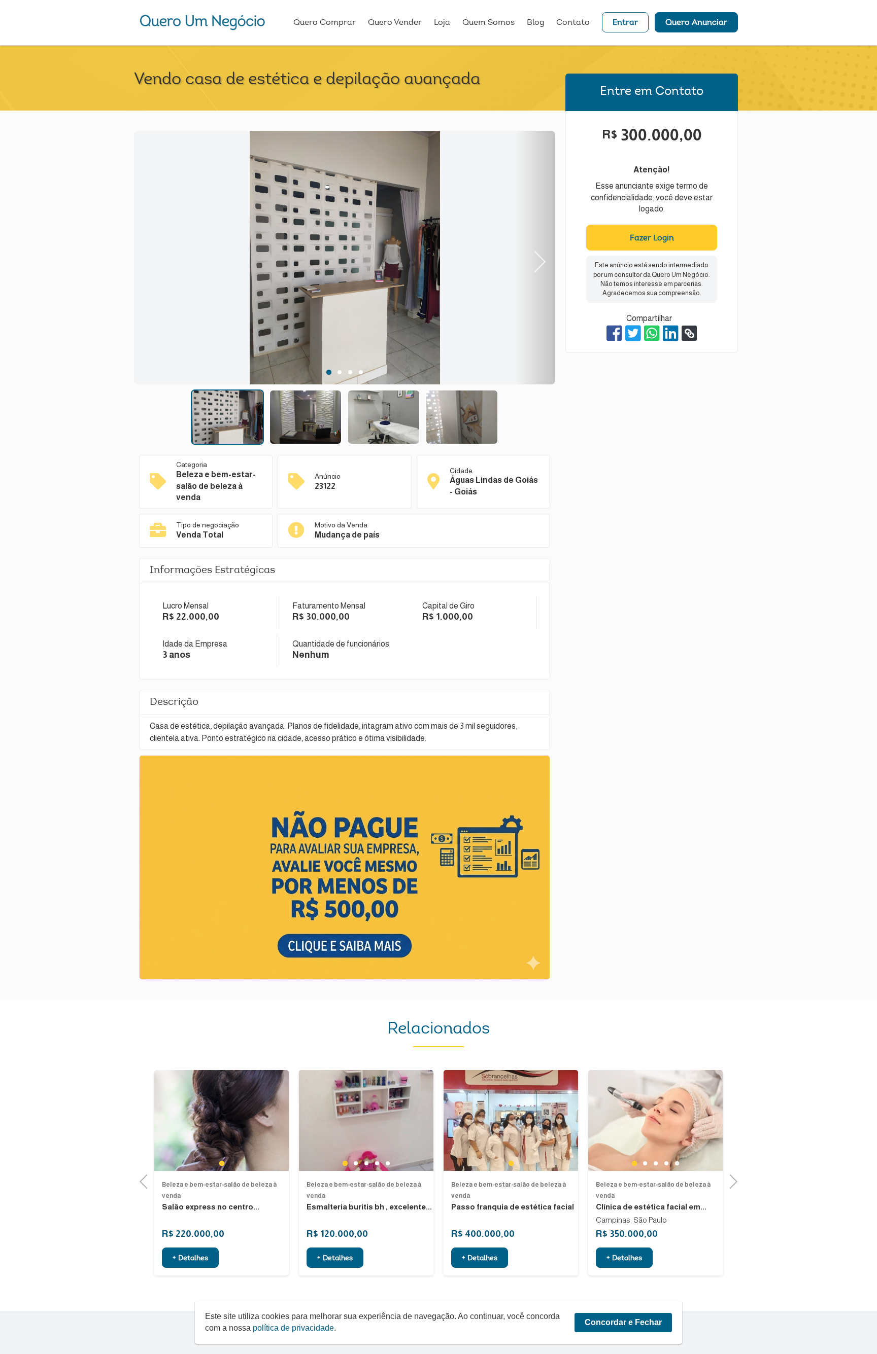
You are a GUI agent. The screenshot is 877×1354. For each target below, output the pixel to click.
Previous (154, 258)
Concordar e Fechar (623, 1322)
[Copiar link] (689, 333)
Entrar (625, 23)
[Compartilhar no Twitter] (633, 333)
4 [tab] (360, 372)
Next (535, 258)
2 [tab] (339, 372)
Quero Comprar (324, 23)
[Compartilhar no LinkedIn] (671, 333)
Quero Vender (395, 23)
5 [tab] (387, 1163)
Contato (573, 23)
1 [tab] (328, 372)
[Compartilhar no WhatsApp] (652, 333)
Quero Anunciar (696, 23)
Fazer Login (652, 238)
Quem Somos (488, 23)
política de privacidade (293, 1328)
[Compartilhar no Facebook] (614, 333)
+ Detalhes (190, 1258)
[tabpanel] (344, 259)
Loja (442, 23)
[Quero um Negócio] (202, 22)
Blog (535, 23)
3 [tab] (350, 372)
